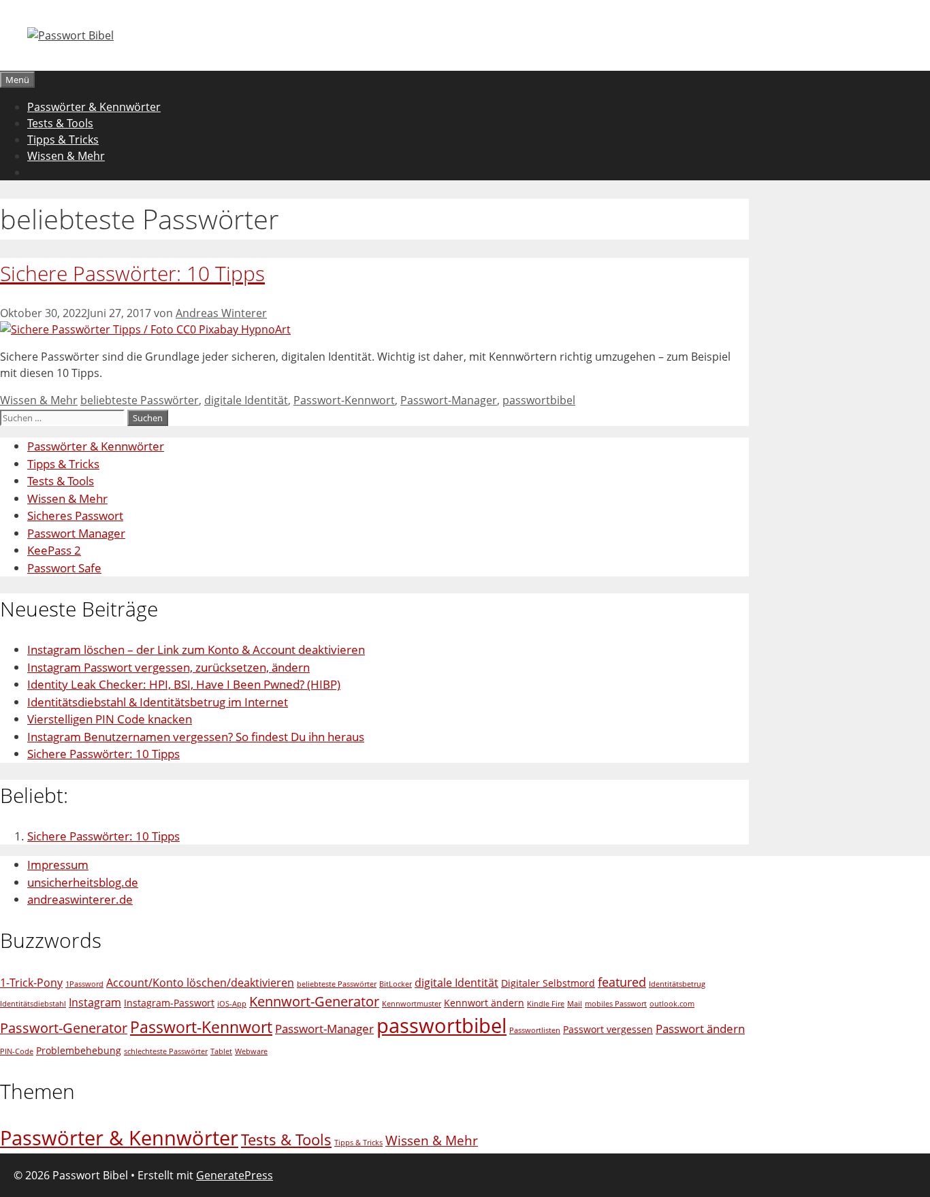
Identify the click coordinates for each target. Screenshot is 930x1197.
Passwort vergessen (608, 1029)
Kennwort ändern (484, 1002)
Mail (574, 1004)
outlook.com (672, 1004)
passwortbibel (538, 400)
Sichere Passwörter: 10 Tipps (132, 273)
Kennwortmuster (411, 1004)
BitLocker (395, 984)
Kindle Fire (545, 1004)
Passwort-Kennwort (344, 400)
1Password (84, 984)
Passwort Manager (76, 533)
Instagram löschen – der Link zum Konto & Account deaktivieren (196, 649)
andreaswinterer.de (80, 899)
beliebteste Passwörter (139, 400)
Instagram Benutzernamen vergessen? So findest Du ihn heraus (195, 736)
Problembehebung (78, 1050)
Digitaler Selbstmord (548, 983)
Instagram (95, 1002)
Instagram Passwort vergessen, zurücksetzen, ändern (168, 667)
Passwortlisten (534, 1030)
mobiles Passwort (616, 1004)
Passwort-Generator (63, 1028)
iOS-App (231, 1004)
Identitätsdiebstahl (33, 1004)
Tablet (221, 1051)
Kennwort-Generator (314, 1001)
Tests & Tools (60, 123)
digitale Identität (246, 400)
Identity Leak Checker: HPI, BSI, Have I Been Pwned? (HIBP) (183, 684)
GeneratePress (234, 1175)
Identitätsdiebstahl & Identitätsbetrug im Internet (157, 702)
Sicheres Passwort (75, 515)
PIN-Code (16, 1051)
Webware (251, 1051)
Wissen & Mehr (66, 155)
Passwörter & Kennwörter (94, 106)
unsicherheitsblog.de (82, 882)
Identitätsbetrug (677, 984)
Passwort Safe (64, 568)
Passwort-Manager (448, 400)
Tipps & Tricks (63, 139)
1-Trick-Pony (31, 982)
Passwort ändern (700, 1028)
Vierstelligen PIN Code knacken (109, 719)
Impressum (58, 864)
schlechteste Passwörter (166, 1051)
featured (622, 981)
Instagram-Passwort (169, 1002)
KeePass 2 (54, 550)
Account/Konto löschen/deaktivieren (200, 982)
